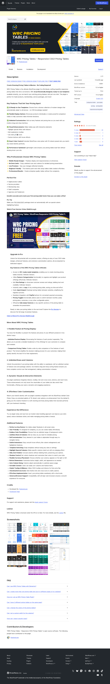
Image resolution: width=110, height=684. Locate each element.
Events (68, 658)
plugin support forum (41, 502)
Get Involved (69, 655)
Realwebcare (23, 62)
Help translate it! (69, 13)
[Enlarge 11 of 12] (67, 535)
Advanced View (79, 114)
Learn (47, 655)
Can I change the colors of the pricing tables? (21, 608)
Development (41, 69)
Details (11, 69)
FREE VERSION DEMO (14, 81)
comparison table (91, 102)
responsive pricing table (96, 109)
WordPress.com (90, 655)
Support (100, 69)
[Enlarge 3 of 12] (24, 546)
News (8, 658)
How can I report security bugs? (17, 618)
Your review (78, 145)
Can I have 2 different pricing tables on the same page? (24, 602)
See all (101, 145)
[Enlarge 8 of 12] (46, 557)
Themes (28, 658)
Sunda (25, 673)
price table (99, 102)
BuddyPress (89, 663)
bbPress (88, 661)
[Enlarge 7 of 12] (46, 546)
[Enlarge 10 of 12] (67, 525)
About (8, 655)
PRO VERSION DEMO (30, 81)
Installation (29, 69)
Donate (68, 661)
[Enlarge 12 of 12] (67, 548)
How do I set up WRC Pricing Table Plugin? (20, 597)
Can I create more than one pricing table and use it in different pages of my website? (34, 591)
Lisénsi (61, 513)
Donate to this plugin (80, 177)
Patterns (28, 663)
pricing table (99, 106)
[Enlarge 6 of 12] (46, 536)
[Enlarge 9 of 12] (46, 568)
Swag (68, 663)
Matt (87, 658)
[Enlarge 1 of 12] (24, 525)
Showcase (29, 655)
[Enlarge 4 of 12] (24, 557)
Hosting (9, 661)
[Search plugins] (25, 19)
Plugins (28, 661)
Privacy (9, 663)
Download (99, 60)
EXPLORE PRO (43, 81)
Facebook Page (14, 491)
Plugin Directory (11, 8)
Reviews (19, 69)
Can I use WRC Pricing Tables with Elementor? (21, 586)
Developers (49, 661)
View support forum (80, 159)
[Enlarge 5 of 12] (46, 525)
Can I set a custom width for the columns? (20, 613)
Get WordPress (102, 3)
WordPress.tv (50, 663)
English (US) (99, 98)
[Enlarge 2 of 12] (24, 536)
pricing (93, 106)
